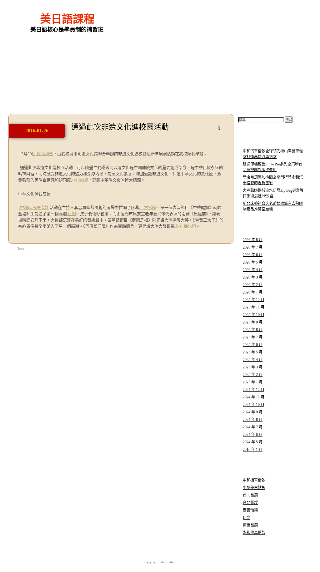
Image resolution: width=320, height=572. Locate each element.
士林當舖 (148, 207)
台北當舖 (250, 495)
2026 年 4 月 (252, 270)
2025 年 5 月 (252, 352)
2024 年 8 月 (252, 419)
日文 (246, 517)
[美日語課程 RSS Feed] (280, 12)
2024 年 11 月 (253, 397)
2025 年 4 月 (252, 360)
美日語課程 (67, 19)
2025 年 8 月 (252, 330)
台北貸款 (250, 502)
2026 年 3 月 (252, 277)
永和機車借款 (254, 532)
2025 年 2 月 (252, 374)
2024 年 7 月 (252, 427)
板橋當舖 (250, 525)
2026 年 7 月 (252, 247)
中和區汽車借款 (34, 207)
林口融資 (80, 180)
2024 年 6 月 (252, 434)
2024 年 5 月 (252, 442)
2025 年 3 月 (252, 367)
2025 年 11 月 (253, 307)
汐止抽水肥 (186, 226)
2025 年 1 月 (252, 382)
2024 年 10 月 (253, 404)
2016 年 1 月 (252, 449)
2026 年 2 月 (252, 285)
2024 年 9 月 (252, 412)
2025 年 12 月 (253, 300)
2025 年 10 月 (253, 315)
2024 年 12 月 (253, 389)
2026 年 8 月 (252, 240)
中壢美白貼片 (254, 488)
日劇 (72, 213)
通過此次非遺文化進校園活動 (120, 127)
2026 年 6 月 (252, 255)
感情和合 (45, 153)
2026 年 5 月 (252, 262)
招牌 (28, 248)
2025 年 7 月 (252, 337)
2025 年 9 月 (252, 322)
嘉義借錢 (250, 510)
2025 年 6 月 (252, 345)
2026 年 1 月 (252, 292)
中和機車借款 (254, 480)
